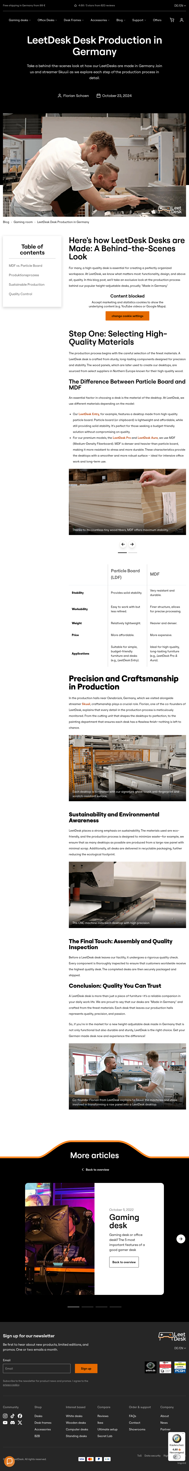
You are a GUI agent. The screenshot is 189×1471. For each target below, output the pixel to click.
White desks (74, 1416)
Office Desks (46, 20)
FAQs (132, 1416)
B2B (37, 1436)
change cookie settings (127, 316)
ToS (139, 1455)
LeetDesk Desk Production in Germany (63, 222)
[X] (20, 1422)
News (164, 1422)
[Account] (181, 20)
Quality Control (20, 294)
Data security (153, 1455)
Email (7, 1360)
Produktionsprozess (24, 275)
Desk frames (43, 1422)
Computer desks (77, 1429)
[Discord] (13, 1422)
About (164, 1416)
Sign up (86, 1368)
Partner (165, 1429)
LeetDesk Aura (148, 438)
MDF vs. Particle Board (25, 265)
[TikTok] (13, 1416)
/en (178, 5)
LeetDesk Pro (122, 438)
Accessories (99, 20)
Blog (119, 20)
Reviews (102, 1416)
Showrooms (137, 1429)
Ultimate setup (107, 1429)
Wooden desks (76, 1422)
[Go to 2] (132, 552)
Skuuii (86, 704)
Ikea (100, 1422)
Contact (134, 1422)
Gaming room (23, 222)
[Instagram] (5, 1416)
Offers (157, 20)
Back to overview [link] (124, 1262)
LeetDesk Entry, (89, 414)
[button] (9, 1461)
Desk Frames (72, 20)
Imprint (182, 1463)
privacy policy (11, 1384)
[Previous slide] (123, 544)
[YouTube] (5, 1422)
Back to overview (97, 1169)
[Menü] (183, 1434)
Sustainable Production (26, 284)
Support (137, 20)
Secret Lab (104, 1436)
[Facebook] (20, 1416)
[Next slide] (132, 544)
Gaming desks (18, 20)
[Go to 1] (122, 552)
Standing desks (76, 1436)
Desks (38, 1416)
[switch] (177, 1457)
